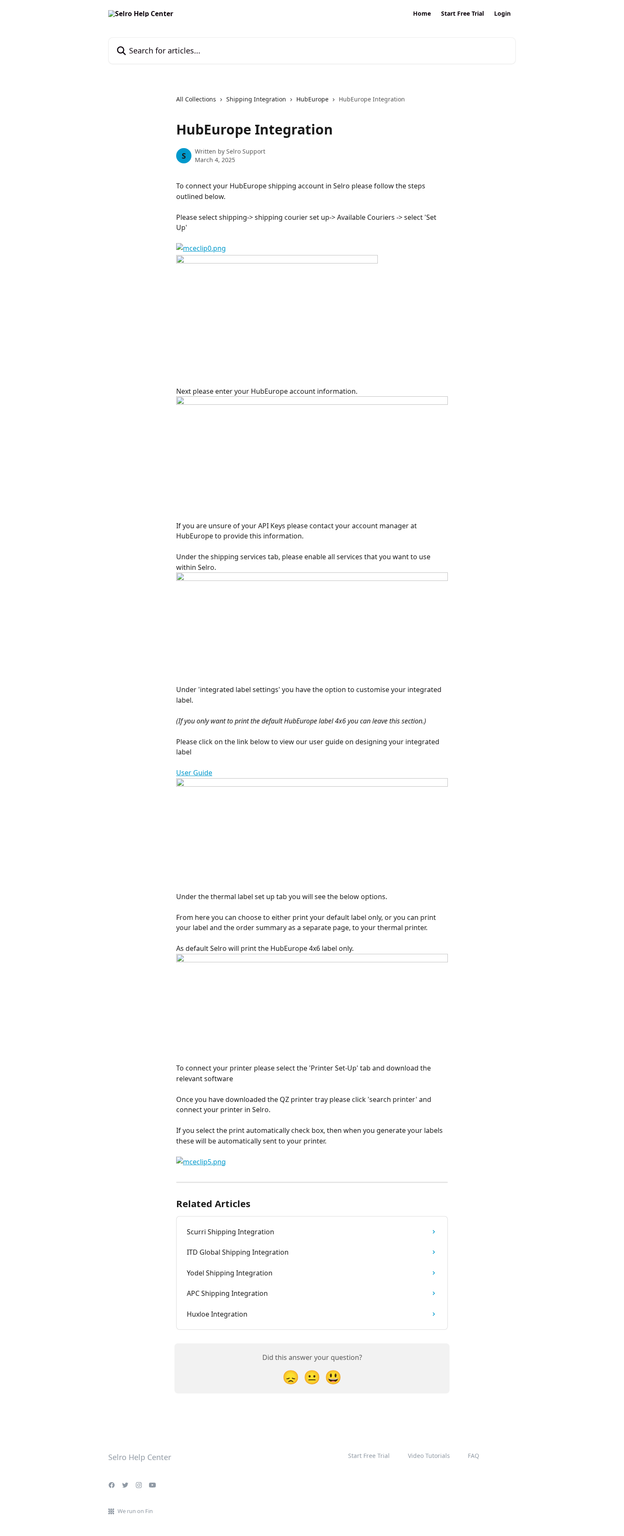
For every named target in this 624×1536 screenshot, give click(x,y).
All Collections (196, 99)
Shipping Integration (256, 99)
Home (422, 14)
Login (502, 14)
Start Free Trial (462, 14)
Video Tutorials (429, 1456)
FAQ (473, 1456)
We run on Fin (135, 1511)
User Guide (194, 772)
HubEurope (312, 99)
